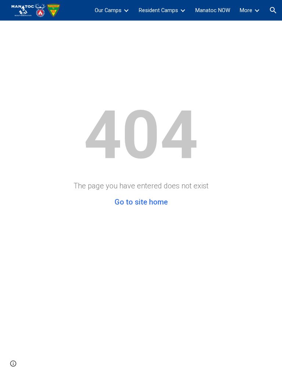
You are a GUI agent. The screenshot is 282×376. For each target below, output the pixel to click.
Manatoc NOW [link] (212, 10)
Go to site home (141, 202)
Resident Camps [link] (158, 10)
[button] (273, 10)
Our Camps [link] (108, 10)
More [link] (246, 10)
